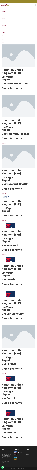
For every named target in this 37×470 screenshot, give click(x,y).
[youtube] (24, 2)
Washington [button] (4, 14)
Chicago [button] (3, 18)
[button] (2, 467)
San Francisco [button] (4, 11)
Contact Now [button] (4, 143)
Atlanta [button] (3, 39)
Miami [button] (3, 28)
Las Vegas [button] (3, 21)
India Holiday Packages (20, 452)
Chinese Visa (20, 457)
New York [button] (3, 32)
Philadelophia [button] (4, 42)
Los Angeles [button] (4, 25)
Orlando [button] (3, 35)
